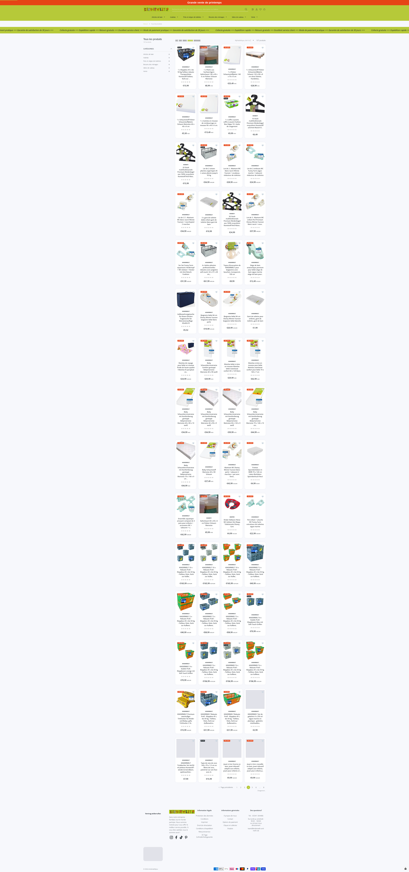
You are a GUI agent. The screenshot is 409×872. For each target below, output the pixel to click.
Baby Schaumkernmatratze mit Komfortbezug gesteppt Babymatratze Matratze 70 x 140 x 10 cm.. (255, 418)
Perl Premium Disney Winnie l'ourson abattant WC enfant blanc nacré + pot (209, 816)
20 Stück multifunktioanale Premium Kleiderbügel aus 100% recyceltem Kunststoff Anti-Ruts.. (185, 172)
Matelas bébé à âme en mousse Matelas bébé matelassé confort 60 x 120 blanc (232, 367)
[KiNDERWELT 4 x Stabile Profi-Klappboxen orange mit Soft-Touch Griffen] (185, 650)
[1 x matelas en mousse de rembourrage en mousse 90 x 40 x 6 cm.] (208, 103)
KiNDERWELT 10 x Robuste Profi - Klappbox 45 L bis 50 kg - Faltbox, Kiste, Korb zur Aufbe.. (186, 571)
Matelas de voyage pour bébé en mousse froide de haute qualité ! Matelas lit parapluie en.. (186, 367)
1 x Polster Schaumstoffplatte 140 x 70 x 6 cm (232, 74)
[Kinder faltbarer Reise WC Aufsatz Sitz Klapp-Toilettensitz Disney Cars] (232, 503)
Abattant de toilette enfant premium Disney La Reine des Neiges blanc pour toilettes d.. (232, 865)
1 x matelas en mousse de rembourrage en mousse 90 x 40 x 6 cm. (209, 123)
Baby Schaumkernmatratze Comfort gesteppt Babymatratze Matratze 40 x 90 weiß (208, 367)
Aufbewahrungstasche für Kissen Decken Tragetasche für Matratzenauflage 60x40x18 (185, 318)
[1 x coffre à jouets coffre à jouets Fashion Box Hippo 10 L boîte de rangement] (232, 103)
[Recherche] (246, 9)
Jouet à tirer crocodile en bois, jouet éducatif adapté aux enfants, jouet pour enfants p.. (255, 767)
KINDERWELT (186, 67)
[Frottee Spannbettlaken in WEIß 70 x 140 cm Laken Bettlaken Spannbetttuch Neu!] (255, 450)
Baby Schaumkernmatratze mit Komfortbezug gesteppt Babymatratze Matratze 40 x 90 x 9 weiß (209, 418)
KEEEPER (232, 517)
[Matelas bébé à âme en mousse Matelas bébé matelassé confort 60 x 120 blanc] (232, 348)
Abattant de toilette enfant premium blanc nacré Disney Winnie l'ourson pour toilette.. (255, 816)
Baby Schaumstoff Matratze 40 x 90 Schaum (209, 472)
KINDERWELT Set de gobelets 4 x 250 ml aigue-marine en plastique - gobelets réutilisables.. (255, 718)
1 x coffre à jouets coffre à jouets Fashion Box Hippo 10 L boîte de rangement (232, 123)
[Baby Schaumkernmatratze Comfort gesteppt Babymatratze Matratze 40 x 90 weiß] (208, 348)
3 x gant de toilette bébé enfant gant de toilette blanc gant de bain (209, 220)
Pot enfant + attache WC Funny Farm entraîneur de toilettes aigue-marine (255, 523)
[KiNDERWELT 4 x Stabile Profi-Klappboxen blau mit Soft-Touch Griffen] (255, 601)
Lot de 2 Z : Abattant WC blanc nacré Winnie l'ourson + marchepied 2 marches (185, 220)
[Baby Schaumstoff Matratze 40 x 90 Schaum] (208, 450)
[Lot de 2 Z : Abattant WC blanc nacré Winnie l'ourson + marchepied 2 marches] (185, 201)
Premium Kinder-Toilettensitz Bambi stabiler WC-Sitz (209, 865)
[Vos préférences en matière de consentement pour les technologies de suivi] (405, 868)
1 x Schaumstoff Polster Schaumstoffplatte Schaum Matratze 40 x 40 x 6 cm (186, 123)
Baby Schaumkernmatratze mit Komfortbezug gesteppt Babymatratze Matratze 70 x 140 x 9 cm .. (186, 472)
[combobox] (210, 9)
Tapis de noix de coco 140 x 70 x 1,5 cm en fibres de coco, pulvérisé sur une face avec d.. (209, 767)
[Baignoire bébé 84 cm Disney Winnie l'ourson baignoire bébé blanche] (232, 299)
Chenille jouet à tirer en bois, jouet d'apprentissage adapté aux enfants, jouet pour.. (186, 816)
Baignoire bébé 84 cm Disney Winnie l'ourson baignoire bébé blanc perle (208, 318)
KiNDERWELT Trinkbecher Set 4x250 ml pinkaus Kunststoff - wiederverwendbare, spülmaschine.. (185, 767)
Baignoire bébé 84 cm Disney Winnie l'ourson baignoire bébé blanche (232, 318)
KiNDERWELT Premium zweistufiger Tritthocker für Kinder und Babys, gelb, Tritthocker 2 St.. (185, 718)
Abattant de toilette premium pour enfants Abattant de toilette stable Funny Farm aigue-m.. (255, 865)
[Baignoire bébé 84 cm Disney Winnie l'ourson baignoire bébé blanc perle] (208, 299)
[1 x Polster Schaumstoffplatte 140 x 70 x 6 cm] (232, 55)
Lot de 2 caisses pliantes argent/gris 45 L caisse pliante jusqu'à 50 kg (209, 172)
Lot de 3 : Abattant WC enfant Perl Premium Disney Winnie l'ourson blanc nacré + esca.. (255, 220)
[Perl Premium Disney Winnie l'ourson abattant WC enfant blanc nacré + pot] (208, 797)
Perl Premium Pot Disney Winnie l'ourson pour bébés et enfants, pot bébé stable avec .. (232, 816)
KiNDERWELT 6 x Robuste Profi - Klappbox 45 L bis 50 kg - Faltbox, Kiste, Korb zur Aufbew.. (209, 669)
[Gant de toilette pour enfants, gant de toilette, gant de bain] (255, 299)
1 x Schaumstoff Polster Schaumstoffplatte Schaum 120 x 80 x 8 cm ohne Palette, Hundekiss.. (255, 74)
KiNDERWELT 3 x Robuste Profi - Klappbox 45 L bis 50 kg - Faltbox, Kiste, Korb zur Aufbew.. (209, 620)
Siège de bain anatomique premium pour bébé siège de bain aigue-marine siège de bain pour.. (255, 269)
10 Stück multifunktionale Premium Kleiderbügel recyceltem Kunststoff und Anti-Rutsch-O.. (255, 123)
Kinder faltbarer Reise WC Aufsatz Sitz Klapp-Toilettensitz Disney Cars (232, 523)
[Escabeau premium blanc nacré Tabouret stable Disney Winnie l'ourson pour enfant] (185, 846)
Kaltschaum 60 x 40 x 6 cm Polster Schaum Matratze (209, 523)
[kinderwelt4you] (156, 9)
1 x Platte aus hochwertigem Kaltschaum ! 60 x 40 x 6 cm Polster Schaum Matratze (208, 74)
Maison (145, 24)
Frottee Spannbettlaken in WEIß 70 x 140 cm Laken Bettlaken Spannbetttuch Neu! (255, 472)
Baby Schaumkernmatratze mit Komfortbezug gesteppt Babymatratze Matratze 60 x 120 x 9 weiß (232, 418)
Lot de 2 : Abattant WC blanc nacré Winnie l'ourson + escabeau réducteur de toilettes (232, 172)
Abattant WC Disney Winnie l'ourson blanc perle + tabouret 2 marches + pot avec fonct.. (232, 472)
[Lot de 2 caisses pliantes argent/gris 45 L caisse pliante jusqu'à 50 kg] (208, 152)
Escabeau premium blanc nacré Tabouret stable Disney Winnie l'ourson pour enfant (186, 865)
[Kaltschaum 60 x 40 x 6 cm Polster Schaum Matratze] (208, 503)
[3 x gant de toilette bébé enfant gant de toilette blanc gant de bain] (208, 201)
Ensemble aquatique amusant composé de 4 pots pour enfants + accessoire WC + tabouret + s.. (186, 523)
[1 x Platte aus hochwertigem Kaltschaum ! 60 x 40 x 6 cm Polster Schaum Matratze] (208, 55)
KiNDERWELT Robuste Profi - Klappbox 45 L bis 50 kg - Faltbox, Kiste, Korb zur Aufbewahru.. (209, 718)
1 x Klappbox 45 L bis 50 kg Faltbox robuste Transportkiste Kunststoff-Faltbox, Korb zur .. (186, 74)
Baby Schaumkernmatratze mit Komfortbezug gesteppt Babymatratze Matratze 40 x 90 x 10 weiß (186, 418)
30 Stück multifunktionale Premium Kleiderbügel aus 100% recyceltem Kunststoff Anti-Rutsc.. (232, 220)
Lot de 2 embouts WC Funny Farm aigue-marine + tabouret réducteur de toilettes (255, 172)
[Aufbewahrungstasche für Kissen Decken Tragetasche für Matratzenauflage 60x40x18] (185, 299)
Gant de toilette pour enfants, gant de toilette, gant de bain (255, 318)
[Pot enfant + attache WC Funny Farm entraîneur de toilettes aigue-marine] (255, 503)
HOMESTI (255, 115)
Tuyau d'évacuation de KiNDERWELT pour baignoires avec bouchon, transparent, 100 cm (232, 269)
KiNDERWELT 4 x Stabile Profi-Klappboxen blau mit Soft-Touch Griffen (255, 620)
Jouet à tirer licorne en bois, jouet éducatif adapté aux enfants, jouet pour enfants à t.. (232, 767)
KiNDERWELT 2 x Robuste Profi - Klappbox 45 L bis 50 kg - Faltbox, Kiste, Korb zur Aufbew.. (255, 571)
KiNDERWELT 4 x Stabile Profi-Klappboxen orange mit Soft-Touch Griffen (186, 669)
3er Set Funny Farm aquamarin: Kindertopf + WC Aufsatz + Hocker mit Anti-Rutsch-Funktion (185, 269)
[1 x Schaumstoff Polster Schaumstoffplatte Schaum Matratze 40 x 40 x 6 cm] (185, 103)
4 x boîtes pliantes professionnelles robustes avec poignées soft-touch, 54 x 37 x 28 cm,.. (209, 269)
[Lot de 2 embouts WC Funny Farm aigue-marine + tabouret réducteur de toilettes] (255, 152)
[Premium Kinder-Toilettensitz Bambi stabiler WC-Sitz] (208, 846)
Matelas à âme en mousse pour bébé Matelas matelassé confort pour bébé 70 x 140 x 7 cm (255, 367)
